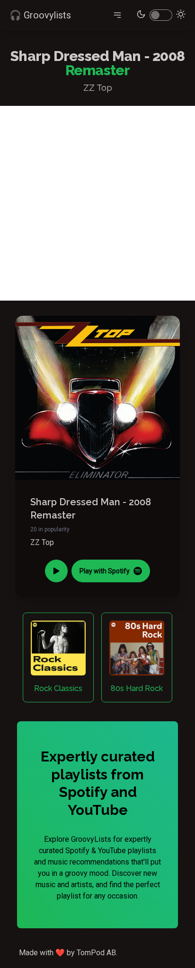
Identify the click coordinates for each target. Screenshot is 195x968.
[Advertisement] (97, 203)
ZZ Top (42, 542)
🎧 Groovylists (40, 15)
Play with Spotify (105, 571)
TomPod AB (96, 952)
